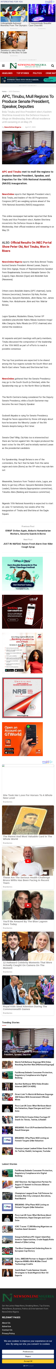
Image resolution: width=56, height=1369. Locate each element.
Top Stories (22, 73)
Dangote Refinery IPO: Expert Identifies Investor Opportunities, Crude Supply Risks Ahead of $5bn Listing (34, 1239)
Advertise (6, 1326)
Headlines (7, 73)
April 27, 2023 (30, 127)
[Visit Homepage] (28, 65)
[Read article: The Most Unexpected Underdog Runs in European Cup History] (7, 1251)
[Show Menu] (3, 66)
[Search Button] (52, 66)
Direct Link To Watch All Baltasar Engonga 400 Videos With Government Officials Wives (34, 1097)
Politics (37, 73)
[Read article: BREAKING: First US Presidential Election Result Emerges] (7, 1130)
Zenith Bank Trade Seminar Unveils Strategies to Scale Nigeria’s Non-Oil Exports (31, 1273)
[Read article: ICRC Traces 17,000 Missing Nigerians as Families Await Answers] (7, 1229)
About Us (6, 1323)
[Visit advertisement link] (28, 80)
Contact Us (7, 1330)
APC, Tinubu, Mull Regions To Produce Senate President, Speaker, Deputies (26, 1053)
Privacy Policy (8, 1333)
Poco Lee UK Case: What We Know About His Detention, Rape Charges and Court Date (33, 1108)
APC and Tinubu (11, 171)
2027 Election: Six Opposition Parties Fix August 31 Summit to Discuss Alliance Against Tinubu (33, 1184)
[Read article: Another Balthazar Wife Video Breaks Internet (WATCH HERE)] (7, 1086)
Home (4, 91)
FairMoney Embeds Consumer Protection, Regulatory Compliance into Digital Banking (34, 1075)
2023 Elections (14, 91)
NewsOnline (8, 194)
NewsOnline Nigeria (12, 127)
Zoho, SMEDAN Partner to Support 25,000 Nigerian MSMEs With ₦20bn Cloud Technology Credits (33, 1261)
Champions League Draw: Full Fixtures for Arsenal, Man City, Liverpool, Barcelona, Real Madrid (34, 1196)
